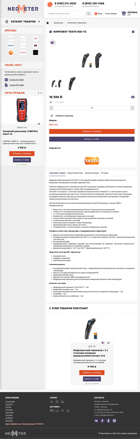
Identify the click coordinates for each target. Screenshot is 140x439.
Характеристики (75, 173)
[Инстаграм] (114, 421)
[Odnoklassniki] (108, 421)
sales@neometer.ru (107, 415)
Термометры (58, 23)
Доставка (9, 410)
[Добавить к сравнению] (39, 124)
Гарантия (9, 404)
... (23, 58)
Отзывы (104, 173)
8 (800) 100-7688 (93, 3)
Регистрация (111, 13)
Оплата (8, 407)
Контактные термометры (77, 23)
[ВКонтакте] (96, 421)
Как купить (9, 412)
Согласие (9, 415)
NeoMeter (23, 9)
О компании (10, 401)
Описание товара (57, 173)
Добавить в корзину (92, 131)
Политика (9, 418)
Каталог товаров (23, 21)
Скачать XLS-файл (17, 80)
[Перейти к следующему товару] (133, 31)
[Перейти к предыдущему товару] (50, 31)
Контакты (9, 421)
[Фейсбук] (102, 421)
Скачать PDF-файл (17, 85)
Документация (92, 173)
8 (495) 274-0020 (65, 3)
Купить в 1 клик (21, 160)
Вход (100, 13)
